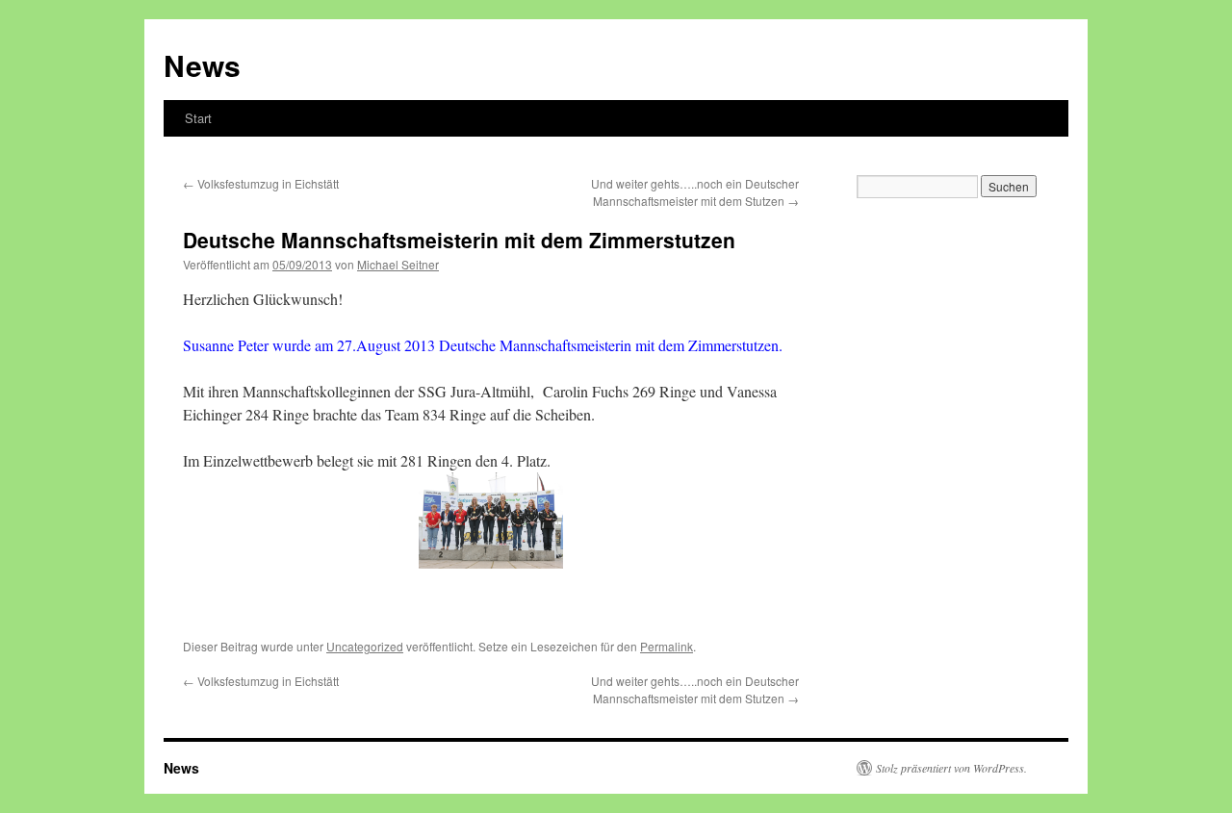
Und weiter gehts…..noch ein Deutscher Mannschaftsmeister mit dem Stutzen (695, 192)
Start (198, 118)
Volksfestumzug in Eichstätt (261, 183)
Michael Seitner (398, 264)
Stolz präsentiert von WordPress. (951, 767)
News (202, 65)
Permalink (666, 646)
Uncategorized (364, 646)
